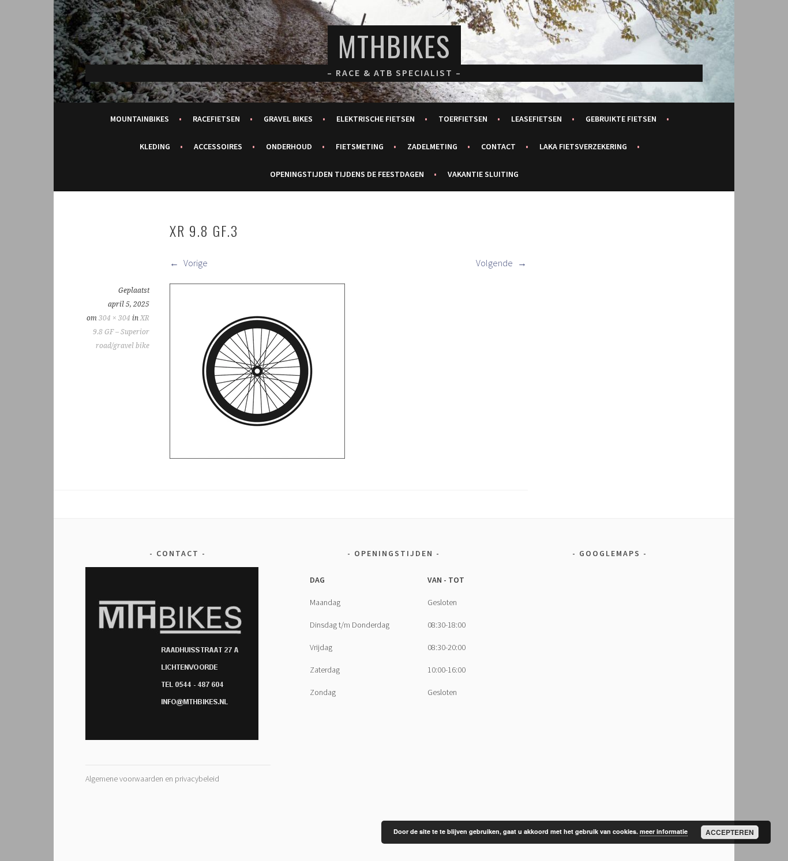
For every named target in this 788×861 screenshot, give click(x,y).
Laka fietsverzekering (583, 146)
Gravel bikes (288, 119)
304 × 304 (114, 318)
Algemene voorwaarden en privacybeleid (152, 778)
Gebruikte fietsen (621, 119)
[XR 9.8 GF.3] (257, 455)
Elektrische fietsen (375, 119)
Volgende (495, 263)
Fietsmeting (360, 146)
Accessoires (218, 146)
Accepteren (730, 832)
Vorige (195, 263)
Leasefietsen (536, 119)
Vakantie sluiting (483, 174)
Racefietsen (216, 119)
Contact (498, 146)
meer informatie (664, 831)
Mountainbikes (139, 119)
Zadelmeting (432, 146)
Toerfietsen (462, 119)
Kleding (155, 146)
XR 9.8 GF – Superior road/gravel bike (121, 332)
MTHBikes (394, 45)
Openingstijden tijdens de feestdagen (347, 174)
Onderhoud (289, 146)
